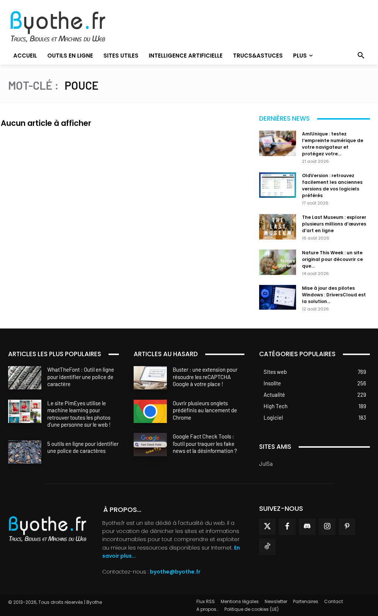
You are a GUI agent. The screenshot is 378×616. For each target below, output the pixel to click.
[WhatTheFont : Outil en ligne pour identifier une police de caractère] (24, 377)
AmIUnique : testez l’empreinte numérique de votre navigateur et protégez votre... (332, 144)
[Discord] (307, 527)
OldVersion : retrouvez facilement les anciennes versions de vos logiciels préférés (332, 185)
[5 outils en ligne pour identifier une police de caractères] (24, 452)
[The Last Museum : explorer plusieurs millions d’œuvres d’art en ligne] (277, 227)
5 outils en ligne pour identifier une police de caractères (82, 447)
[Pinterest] (347, 527)
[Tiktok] (267, 546)
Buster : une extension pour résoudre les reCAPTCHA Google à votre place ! (205, 376)
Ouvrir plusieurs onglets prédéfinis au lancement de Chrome (205, 410)
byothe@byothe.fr (175, 571)
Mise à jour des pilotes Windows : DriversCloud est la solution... (334, 294)
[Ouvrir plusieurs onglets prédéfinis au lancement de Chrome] (150, 411)
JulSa (266, 463)
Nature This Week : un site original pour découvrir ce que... (332, 259)
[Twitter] (267, 527)
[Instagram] (327, 527)
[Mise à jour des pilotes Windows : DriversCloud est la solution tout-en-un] (277, 297)
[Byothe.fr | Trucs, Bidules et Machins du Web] (65, 27)
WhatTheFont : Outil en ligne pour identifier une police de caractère (80, 376)
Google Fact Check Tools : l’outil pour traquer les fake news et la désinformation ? (205, 443)
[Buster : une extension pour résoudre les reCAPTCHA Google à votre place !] (150, 377)
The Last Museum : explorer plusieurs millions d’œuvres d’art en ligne (334, 224)
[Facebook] (287, 527)
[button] (361, 56)
